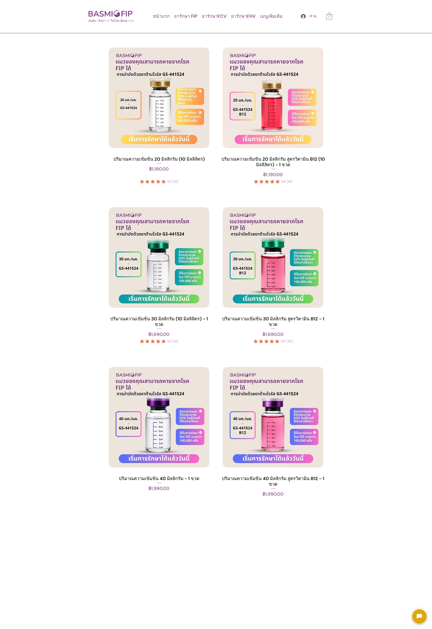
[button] (186, 16)
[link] (159, 182)
